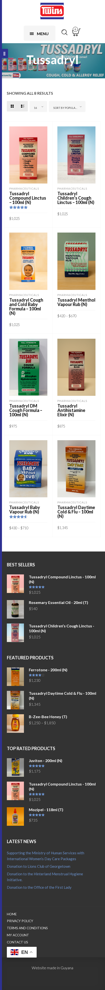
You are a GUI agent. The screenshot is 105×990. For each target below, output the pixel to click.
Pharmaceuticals (24, 188)
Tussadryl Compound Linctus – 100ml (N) (27, 198)
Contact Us (17, 942)
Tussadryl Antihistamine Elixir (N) (71, 410)
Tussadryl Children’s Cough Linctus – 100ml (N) (75, 198)
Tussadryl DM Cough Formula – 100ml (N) (25, 410)
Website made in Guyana (52, 967)
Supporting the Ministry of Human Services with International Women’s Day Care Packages (45, 856)
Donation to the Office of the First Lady (39, 887)
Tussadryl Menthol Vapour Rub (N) (76, 302)
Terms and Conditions (27, 928)
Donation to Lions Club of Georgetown (38, 866)
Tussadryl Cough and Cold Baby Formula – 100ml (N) (26, 306)
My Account (18, 935)
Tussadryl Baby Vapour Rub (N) (24, 509)
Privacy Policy (20, 921)
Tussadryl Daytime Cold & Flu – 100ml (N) (76, 512)
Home (12, 914)
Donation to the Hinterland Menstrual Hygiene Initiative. (45, 877)
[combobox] (38, 106)
